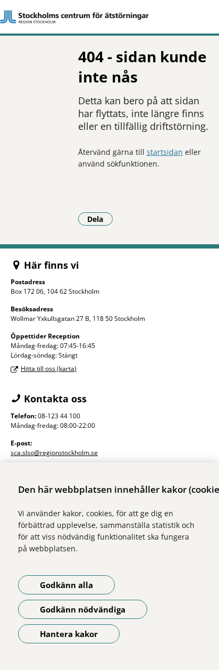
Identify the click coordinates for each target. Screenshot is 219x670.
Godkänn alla (66, 585)
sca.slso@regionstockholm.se (54, 452)
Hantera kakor (69, 633)
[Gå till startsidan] (109, 16)
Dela (100, 218)
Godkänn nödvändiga (82, 609)
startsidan (165, 152)
